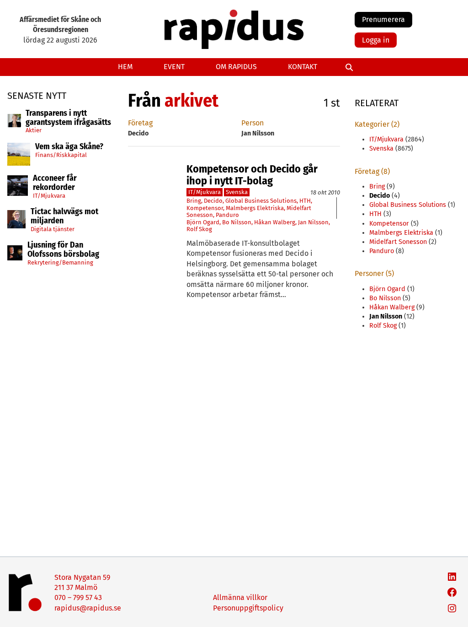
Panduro (227, 214)
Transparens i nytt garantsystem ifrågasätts (68, 118)
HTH (305, 200)
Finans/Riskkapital (61, 154)
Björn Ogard (202, 222)
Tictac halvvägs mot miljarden (64, 216)
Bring (193, 200)
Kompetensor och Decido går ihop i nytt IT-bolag (252, 175)
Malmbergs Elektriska (255, 208)
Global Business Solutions (261, 200)
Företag (140, 123)
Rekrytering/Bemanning (60, 262)
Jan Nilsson (313, 222)
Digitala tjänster (52, 229)
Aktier (34, 130)
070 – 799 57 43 (78, 597)
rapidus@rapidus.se (87, 608)
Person (252, 123)
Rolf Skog (199, 229)
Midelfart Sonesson (398, 242)
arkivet (191, 101)
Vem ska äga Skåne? (69, 146)
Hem (125, 66)
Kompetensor (204, 208)
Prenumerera (383, 19)
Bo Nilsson (236, 222)
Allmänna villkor (240, 597)
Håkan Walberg (274, 222)
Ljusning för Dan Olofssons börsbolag (63, 250)
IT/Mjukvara (49, 195)
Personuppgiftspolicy (248, 608)
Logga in (375, 40)
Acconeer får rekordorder (55, 183)
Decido (213, 200)
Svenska (237, 192)
